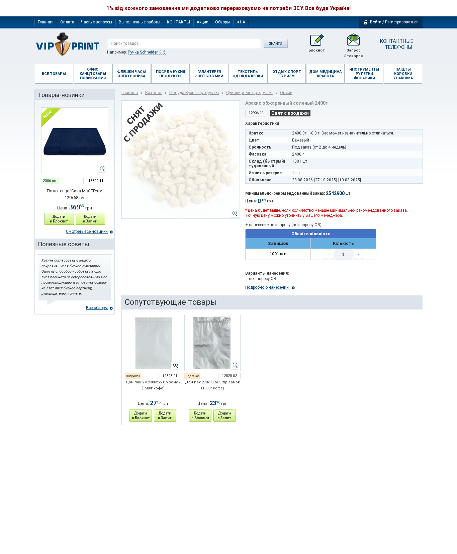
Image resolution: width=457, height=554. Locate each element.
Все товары (54, 74)
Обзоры (222, 22)
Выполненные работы (139, 22)
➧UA (241, 22)
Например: (136, 52)
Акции (202, 22)
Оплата (67, 22)
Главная (46, 22)
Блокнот (316, 50)
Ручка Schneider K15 (147, 52)
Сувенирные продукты (249, 92)
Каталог (153, 92)
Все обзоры (97, 307)
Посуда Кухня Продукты (194, 92)
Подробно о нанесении (267, 287)
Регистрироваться (402, 22)
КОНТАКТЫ (178, 22)
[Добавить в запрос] (90, 219)
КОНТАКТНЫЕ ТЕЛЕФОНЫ (396, 44)
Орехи (286, 92)
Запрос (353, 53)
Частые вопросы (96, 22)
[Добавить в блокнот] (59, 219)
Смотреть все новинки (87, 231)
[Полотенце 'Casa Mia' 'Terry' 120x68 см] (74, 140)
